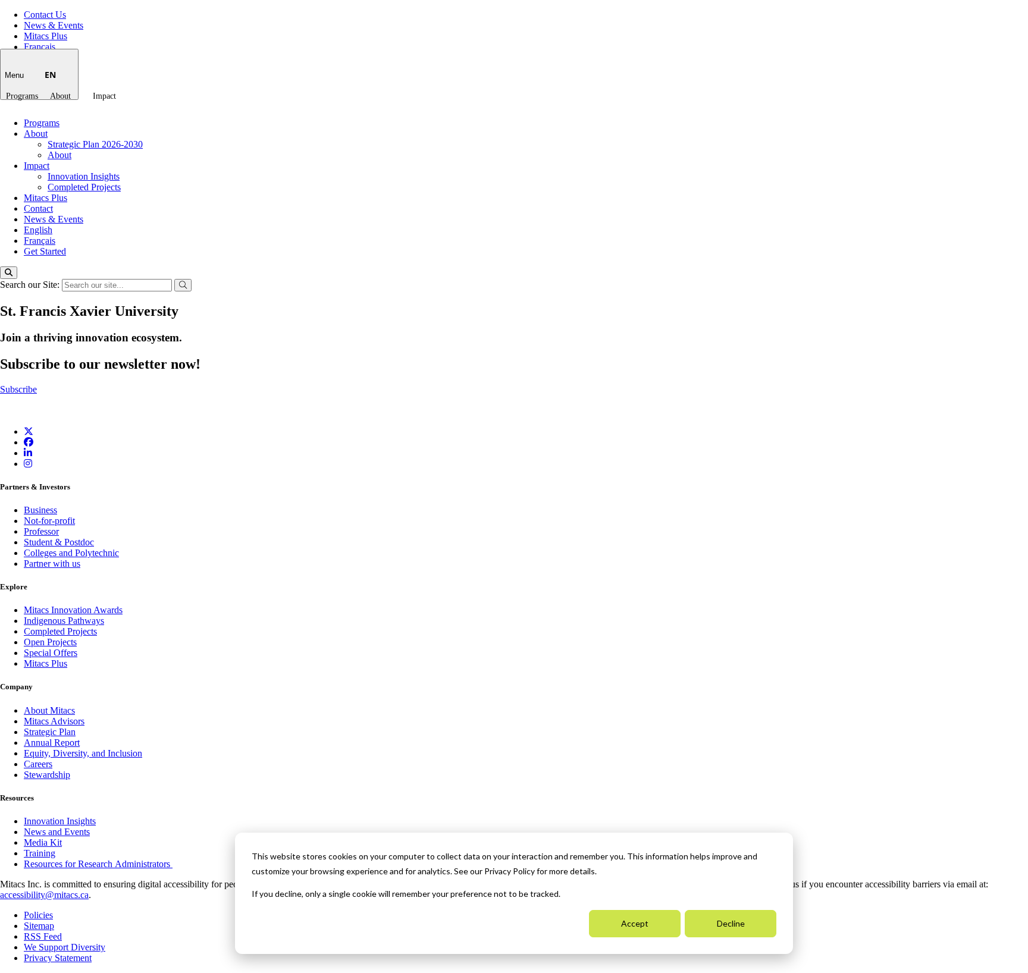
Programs (22, 96)
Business (40, 510)
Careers (38, 764)
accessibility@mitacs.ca (44, 895)
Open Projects (50, 642)
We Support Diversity (64, 947)
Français (39, 47)
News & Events (53, 25)
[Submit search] (183, 285)
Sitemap (39, 926)
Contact (38, 208)
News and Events (57, 832)
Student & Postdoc (59, 542)
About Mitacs (49, 710)
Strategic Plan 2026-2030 (95, 144)
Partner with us (52, 563)
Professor (41, 531)
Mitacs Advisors (54, 721)
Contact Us (45, 15)
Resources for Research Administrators (98, 864)
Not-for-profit (49, 521)
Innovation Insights (84, 176)
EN (50, 74)
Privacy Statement (58, 958)
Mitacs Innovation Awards (73, 610)
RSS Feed (43, 936)
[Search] (8, 272)
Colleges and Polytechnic (71, 553)
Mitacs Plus (45, 36)
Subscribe (18, 389)
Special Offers (50, 653)
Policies (38, 915)
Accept (634, 923)
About (60, 96)
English (38, 230)
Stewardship (47, 775)
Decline (731, 923)
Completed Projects (84, 187)
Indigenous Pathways (64, 621)
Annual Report (52, 742)
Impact (104, 96)
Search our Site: (31, 285)
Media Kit (43, 842)
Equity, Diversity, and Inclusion (83, 753)
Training (39, 853)
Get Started (45, 251)
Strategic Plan (50, 732)
